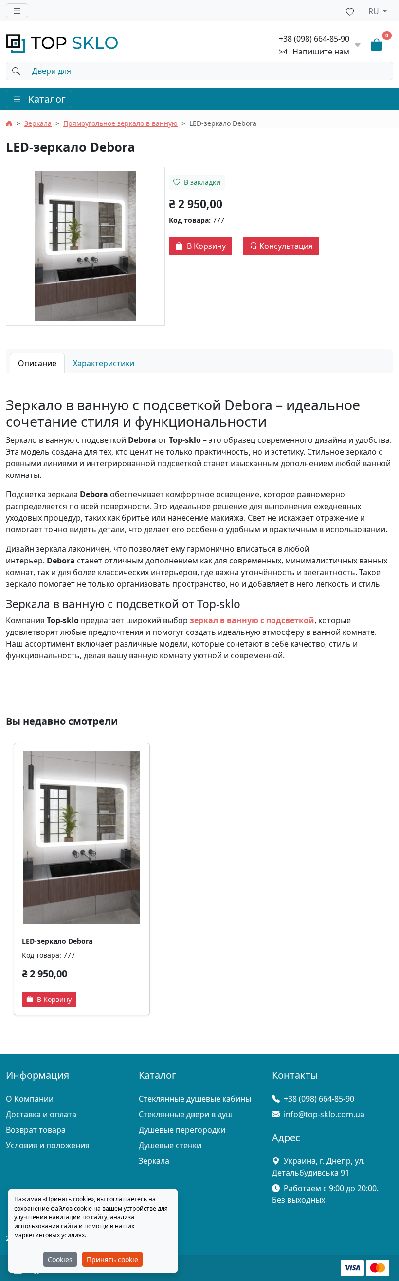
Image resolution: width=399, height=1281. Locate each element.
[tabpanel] (199, 529)
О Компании (30, 1098)
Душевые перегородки (182, 1129)
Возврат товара (36, 1129)
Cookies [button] (60, 1259)
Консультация (285, 246)
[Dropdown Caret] (357, 45)
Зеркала (38, 123)
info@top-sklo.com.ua (324, 1114)
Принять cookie (112, 1259)
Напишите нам (320, 51)
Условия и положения (48, 1145)
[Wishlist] (350, 10)
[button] (85, 246)
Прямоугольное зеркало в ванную (120, 123)
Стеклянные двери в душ (186, 1114)
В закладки (201, 182)
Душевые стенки (170, 1145)
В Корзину (205, 246)
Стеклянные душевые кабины (195, 1098)
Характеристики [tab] (103, 363)
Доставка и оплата (41, 1114)
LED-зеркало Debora (57, 941)
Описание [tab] (37, 363)
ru (374, 11)
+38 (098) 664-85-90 (314, 39)
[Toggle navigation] (17, 10)
